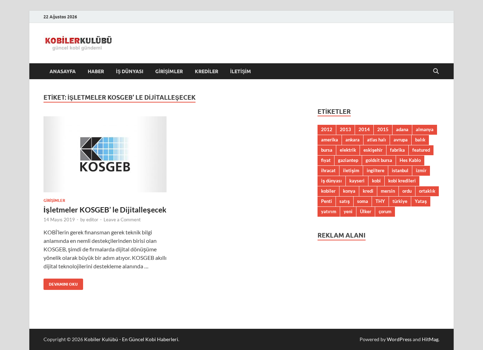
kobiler (328, 191)
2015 (383, 129)
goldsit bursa (379, 160)
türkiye (399, 201)
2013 (345, 129)
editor (92, 219)
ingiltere (375, 170)
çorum (385, 211)
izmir (421, 170)
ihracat (328, 170)
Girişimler (169, 71)
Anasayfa (63, 71)
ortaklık (427, 191)
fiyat (326, 160)
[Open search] (436, 71)
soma (362, 201)
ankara (352, 139)
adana (402, 129)
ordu (407, 191)
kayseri (357, 180)
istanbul (400, 170)
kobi (376, 180)
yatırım (328, 211)
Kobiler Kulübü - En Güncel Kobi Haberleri (131, 339)
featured (421, 150)
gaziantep (348, 160)
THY (380, 201)
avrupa (401, 139)
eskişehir (373, 150)
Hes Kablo (410, 160)
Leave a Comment (122, 219)
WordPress (399, 339)
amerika (329, 139)
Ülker (365, 211)
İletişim (240, 71)
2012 (326, 129)
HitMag (430, 339)
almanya (424, 129)
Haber (96, 71)
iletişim (351, 170)
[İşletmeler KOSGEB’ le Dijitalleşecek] (105, 154)
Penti (326, 201)
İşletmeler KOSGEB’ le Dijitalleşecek (105, 209)
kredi (368, 191)
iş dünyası (331, 180)
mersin (388, 191)
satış (344, 201)
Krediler (206, 71)
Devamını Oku (60, 283)
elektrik (348, 150)
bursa (326, 150)
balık (420, 139)
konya (349, 191)
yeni (348, 211)
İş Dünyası (129, 71)
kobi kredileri (402, 180)
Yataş (421, 201)
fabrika (397, 150)
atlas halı (376, 139)
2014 (364, 129)
